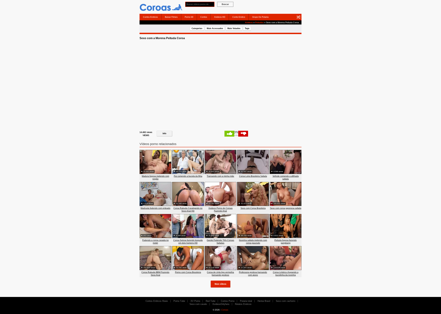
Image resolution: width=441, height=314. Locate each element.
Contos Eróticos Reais (157, 301)
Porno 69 (189, 17)
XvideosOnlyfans (220, 304)
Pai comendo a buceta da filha (188, 176)
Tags (247, 28)
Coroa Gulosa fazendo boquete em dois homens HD (188, 241)
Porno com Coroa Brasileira (188, 272)
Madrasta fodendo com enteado (155, 208)
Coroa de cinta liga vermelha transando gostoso (220, 273)
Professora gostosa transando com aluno (253, 273)
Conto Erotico (238, 17)
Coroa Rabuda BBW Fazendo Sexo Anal (155, 273)
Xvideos (249, 22)
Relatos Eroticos (243, 304)
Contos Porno (227, 301)
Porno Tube (179, 301)
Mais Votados (233, 28)
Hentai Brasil (264, 301)
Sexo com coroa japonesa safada (285, 208)
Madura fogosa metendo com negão (155, 177)
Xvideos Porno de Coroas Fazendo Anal (220, 209)
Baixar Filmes (171, 17)
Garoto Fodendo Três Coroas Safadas (220, 241)
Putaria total (246, 301)
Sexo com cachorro (285, 301)
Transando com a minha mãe (220, 176)
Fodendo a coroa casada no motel (155, 241)
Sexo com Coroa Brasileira (253, 208)
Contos (203, 17)
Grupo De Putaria (260, 17)
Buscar (225, 4)
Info (164, 133)
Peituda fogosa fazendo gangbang (285, 241)
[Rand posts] (298, 17)
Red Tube (210, 301)
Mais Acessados (215, 28)
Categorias (197, 28)
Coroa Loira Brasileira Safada (253, 176)
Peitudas (259, 22)
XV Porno (195, 301)
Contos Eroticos (150, 17)
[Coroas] (161, 7)
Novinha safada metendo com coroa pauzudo (253, 241)
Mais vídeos (220, 284)
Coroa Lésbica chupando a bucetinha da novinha (285, 273)
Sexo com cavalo (198, 304)
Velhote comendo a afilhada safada (286, 177)
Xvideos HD (219, 17)
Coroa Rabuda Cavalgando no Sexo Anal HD (187, 209)
